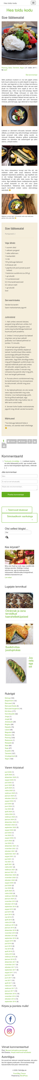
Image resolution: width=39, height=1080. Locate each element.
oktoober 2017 (10, 967)
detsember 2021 (10, 846)
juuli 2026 (8, 772)
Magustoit (8, 732)
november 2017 (10, 964)
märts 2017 (9, 985)
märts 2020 (9, 893)
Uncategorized (10, 756)
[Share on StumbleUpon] (4, 446)
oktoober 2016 (10, 999)
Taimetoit (16, 67)
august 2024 (9, 801)
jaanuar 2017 (9, 991)
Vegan (22, 67)
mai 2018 (8, 949)
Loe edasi (8, 577)
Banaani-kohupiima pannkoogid (16, 1050)
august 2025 (9, 780)
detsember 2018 (10, 930)
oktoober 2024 (10, 798)
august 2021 (9, 856)
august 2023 (9, 830)
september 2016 (10, 1001)
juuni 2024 (8, 806)
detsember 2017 (10, 962)
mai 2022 (8, 843)
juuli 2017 (8, 975)
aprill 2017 (8, 983)
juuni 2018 (8, 946)
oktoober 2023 (10, 825)
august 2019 (9, 909)
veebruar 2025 (10, 793)
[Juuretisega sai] (17, 670)
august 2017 (9, 972)
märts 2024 (9, 814)
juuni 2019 (8, 914)
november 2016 (10, 996)
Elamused (8, 703)
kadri (5, 70)
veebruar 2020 (10, 896)
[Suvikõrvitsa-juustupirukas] (20, 634)
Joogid (7, 719)
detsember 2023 (10, 822)
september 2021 (10, 854)
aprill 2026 (8, 774)
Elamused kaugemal (12, 708)
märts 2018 (9, 954)
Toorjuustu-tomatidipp (11, 461)
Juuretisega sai (31, 662)
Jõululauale (9, 722)
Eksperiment (9, 700)
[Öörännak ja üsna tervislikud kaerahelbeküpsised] (20, 600)
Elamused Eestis (10, 706)
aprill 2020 (8, 891)
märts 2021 (9, 867)
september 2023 (10, 827)
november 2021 (10, 848)
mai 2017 (8, 980)
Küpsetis (8, 727)
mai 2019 (8, 917)
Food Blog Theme (19, 1073)
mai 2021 (8, 862)
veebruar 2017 (10, 988)
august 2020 (9, 883)
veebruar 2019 (10, 925)
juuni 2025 (8, 785)
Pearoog (4, 67)
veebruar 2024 (10, 817)
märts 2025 (9, 790)
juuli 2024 (8, 803)
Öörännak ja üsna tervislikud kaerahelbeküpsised (16, 613)
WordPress (24, 1076)
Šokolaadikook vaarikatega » (20, 518)
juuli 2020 (8, 885)
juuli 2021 (8, 859)
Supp (6, 748)
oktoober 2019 (10, 904)
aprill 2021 (8, 864)
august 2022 (9, 838)
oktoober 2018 (10, 935)
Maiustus (8, 735)
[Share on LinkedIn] (34, 441)
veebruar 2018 (10, 956)
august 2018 (9, 941)
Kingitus (7, 724)
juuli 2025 (8, 782)
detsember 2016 (10, 993)
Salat (10, 67)
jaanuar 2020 (9, 898)
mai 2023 (8, 835)
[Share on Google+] (29, 441)
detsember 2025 (10, 777)
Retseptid (8, 743)
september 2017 (10, 970)
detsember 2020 (10, 875)
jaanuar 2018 (9, 959)
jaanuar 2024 (9, 819)
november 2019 (10, 901)
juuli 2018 (8, 943)
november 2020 (10, 877)
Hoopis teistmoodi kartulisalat (21, 1052)
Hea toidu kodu (19, 10)
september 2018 (10, 938)
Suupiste (8, 751)
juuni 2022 (8, 840)
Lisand (7, 729)
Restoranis (8, 740)
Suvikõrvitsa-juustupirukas (12, 648)
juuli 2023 (8, 832)
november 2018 (10, 933)
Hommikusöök (10, 714)
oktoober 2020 (10, 880)
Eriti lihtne (8, 711)
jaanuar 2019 (9, 927)
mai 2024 (8, 809)
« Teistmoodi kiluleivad (17, 509)
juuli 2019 (8, 912)
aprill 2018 (8, 951)
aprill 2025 (8, 788)
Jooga (7, 716)
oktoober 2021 (10, 851)
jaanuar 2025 (9, 796)
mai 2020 (8, 888)
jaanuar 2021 (9, 872)
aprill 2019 (8, 920)
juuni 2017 (8, 978)
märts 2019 (9, 922)
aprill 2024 (8, 811)
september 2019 (10, 906)
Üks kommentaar (31, 75)
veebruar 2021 (10, 869)
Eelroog (7, 698)
